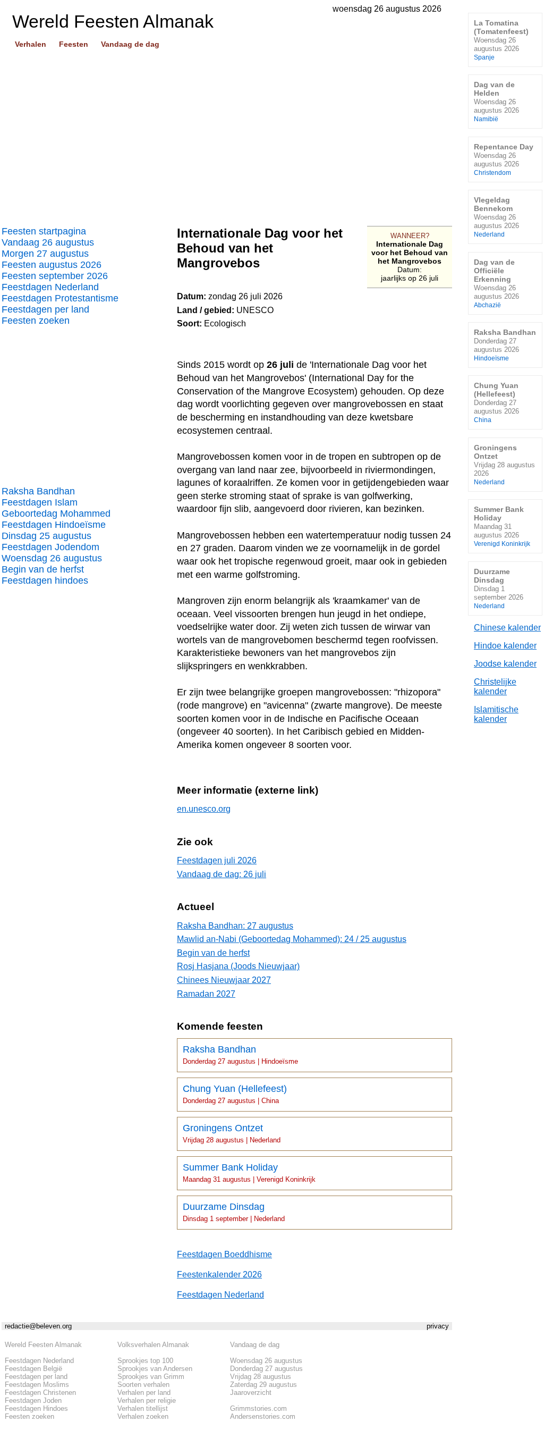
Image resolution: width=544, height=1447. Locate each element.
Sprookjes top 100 (145, 1361)
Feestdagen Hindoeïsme (54, 524)
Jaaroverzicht (250, 1392)
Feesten (73, 44)
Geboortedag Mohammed (56, 513)
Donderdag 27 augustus (266, 1369)
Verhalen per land (144, 1392)
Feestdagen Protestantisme (60, 298)
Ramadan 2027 (206, 993)
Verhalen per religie (146, 1400)
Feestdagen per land (45, 309)
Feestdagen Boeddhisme (224, 1254)
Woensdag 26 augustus (52, 558)
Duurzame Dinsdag (234, 1212)
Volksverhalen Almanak (153, 1345)
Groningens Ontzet (231, 1133)
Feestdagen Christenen (40, 1392)
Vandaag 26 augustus (48, 242)
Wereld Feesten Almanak (43, 1345)
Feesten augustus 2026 (51, 264)
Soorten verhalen (143, 1385)
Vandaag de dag (130, 44)
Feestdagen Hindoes (36, 1408)
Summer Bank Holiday (249, 1172)
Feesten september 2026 (55, 276)
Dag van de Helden (496, 101)
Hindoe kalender (505, 645)
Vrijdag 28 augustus (260, 1377)
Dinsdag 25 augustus (46, 536)
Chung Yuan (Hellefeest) (235, 1094)
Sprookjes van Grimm (150, 1377)
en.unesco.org (204, 808)
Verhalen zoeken (142, 1416)
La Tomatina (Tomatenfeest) (501, 40)
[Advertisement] (227, 133)
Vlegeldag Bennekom (496, 217)
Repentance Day (503, 159)
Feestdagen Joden (33, 1400)
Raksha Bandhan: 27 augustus (235, 925)
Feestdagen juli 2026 (217, 860)
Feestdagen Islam (40, 502)
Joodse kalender (505, 663)
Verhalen (30, 44)
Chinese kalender (507, 627)
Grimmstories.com (258, 1408)
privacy (438, 1326)
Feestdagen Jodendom (50, 547)
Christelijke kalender (495, 686)
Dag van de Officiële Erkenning (496, 283)
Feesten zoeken (36, 320)
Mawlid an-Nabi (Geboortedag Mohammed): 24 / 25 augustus (291, 939)
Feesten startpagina (44, 231)
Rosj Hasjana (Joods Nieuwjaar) (238, 966)
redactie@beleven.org (38, 1326)
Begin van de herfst (43, 569)
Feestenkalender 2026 (219, 1274)
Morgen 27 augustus (45, 253)
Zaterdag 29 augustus (263, 1385)
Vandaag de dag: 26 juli (221, 874)
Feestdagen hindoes (45, 580)
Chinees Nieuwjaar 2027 (224, 980)
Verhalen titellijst (142, 1408)
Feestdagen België (33, 1369)
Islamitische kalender (496, 714)
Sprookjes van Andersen (154, 1369)
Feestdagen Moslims (37, 1385)
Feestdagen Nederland (50, 287)
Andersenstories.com (262, 1416)
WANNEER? (409, 236)
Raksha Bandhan (38, 491)
